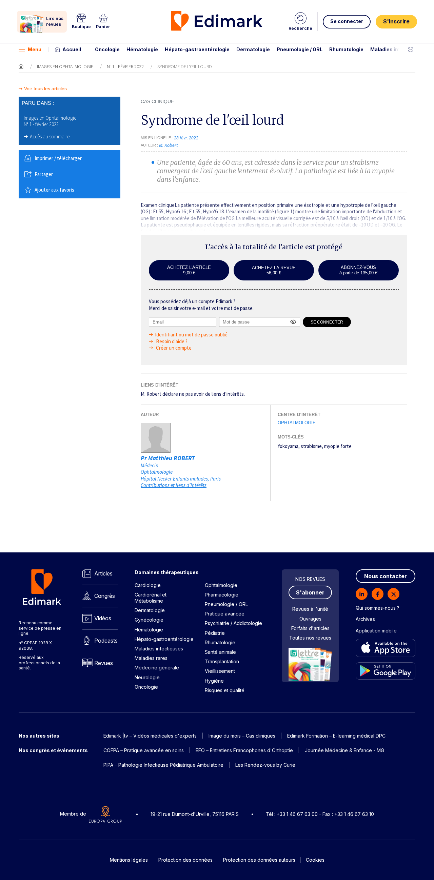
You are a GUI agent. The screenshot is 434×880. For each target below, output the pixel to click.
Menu (34, 49)
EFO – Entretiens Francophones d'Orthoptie (244, 750)
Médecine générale (157, 667)
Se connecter (346, 21)
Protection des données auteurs (259, 860)
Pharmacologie (221, 595)
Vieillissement (220, 671)
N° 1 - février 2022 (125, 66)
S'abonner (310, 592)
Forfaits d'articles (310, 628)
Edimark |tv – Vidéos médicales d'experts (150, 736)
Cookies (315, 860)
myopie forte (338, 446)
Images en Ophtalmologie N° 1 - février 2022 (50, 121)
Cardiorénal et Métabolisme (150, 598)
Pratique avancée (224, 614)
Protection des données (185, 860)
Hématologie (142, 49)
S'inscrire (396, 21)
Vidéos (102, 618)
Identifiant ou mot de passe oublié (191, 334)
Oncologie (107, 49)
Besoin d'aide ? (171, 341)
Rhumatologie (346, 49)
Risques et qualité (224, 690)
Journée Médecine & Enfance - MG (344, 750)
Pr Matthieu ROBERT (168, 458)
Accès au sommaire (50, 136)
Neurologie (147, 677)
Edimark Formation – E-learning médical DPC (336, 736)
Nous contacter (385, 576)
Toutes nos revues (310, 638)
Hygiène (214, 681)
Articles (103, 573)
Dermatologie (253, 49)
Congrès (104, 595)
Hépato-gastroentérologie (197, 49)
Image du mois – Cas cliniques (242, 736)
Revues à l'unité (310, 609)
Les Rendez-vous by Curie (265, 765)
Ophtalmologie (297, 422)
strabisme (311, 446)
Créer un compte (173, 348)
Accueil (71, 49)
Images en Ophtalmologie (65, 66)
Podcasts (106, 640)
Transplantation (222, 661)
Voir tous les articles (45, 88)
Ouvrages (310, 619)
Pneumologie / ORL (299, 49)
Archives (365, 619)
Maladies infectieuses (397, 49)
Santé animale (220, 652)
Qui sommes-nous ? (377, 608)
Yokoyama (288, 446)
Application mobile (376, 630)
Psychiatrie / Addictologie (233, 623)
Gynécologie (149, 620)
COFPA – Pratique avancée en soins (143, 750)
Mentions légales (129, 860)
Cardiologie (148, 585)
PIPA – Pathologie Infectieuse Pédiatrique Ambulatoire (163, 765)
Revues (103, 663)
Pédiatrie (215, 633)
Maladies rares (151, 658)
